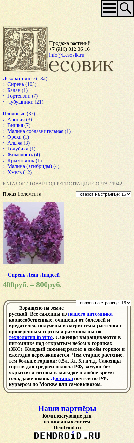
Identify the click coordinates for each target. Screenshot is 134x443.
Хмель (15, 172)
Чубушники (21, 102)
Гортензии (19, 96)
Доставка (62, 378)
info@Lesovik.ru (66, 55)
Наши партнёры (67, 408)
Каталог (14, 183)
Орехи (14, 137)
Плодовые (15, 113)
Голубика (18, 148)
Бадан (14, 90)
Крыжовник (22, 160)
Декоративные (20, 78)
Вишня (15, 125)
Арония (16, 119)
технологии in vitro (31, 337)
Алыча (15, 143)
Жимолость (21, 154)
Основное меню (107, 11)
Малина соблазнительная (37, 131)
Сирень (16, 84)
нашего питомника (90, 314)
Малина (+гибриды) (30, 166)
